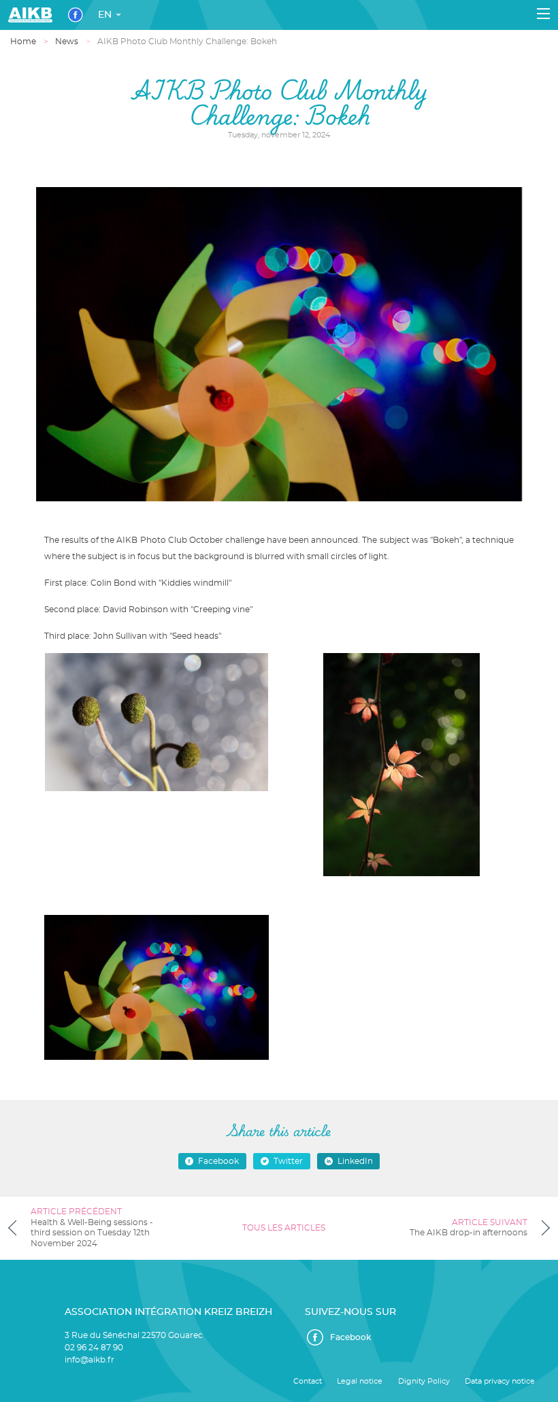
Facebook (218, 1161)
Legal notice (359, 1381)
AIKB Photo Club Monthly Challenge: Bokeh (187, 41)
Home (23, 41)
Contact (307, 1381)
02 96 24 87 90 (94, 1347)
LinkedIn (355, 1161)
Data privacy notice (500, 1381)
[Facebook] (76, 15)
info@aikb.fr (89, 1360)
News (66, 41)
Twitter (288, 1161)
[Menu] (543, 13)
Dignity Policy (424, 1381)
